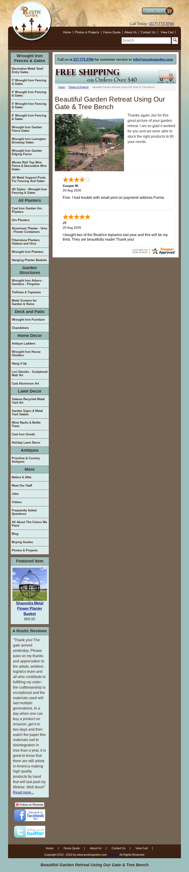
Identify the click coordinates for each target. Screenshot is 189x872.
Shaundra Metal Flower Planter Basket (29, 608)
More (30, 469)
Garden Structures (29, 270)
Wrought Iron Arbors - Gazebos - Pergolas (27, 282)
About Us (130, 32)
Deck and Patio (29, 311)
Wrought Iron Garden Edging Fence (27, 152)
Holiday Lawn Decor (26, 442)
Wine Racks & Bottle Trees (26, 424)
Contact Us (148, 32)
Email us (113, 854)
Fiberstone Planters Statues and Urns (26, 241)
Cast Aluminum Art (25, 383)
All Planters (29, 200)
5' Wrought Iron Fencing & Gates (29, 105)
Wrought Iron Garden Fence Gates (27, 128)
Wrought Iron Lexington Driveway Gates (29, 140)
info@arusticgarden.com (153, 59)
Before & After (22, 477)
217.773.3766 (83, 59)
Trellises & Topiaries (26, 292)
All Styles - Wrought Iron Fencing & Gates (29, 191)
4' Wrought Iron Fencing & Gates (29, 93)
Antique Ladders (23, 343)
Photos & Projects (87, 32)
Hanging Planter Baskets (29, 260)
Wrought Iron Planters (27, 252)
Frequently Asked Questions (24, 512)
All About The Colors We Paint (29, 523)
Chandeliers (20, 328)
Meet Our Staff (22, 485)
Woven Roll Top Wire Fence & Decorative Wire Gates (29, 166)
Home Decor (30, 335)
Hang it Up (19, 363)
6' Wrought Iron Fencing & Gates (29, 117)
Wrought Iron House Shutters (26, 353)
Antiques (29, 450)
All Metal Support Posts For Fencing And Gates (29, 179)
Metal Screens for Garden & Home (24, 302)
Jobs (15, 494)
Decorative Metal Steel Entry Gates (27, 70)
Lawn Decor (29, 391)
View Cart (167, 32)
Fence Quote (112, 32)
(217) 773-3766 (161, 24)
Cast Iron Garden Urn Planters (27, 210)
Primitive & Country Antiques (26, 459)
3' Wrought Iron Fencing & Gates (29, 82)
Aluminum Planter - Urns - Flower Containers (29, 230)
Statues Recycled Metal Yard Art (28, 400)
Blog (15, 534)
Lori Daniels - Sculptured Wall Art (29, 373)
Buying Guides (22, 542)
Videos (17, 502)
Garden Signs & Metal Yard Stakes (27, 412)
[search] (146, 40)
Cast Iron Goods (23, 434)
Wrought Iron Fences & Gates (29, 58)
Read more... (23, 792)
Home (67, 32)
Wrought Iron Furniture (28, 319)
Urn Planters (21, 220)
